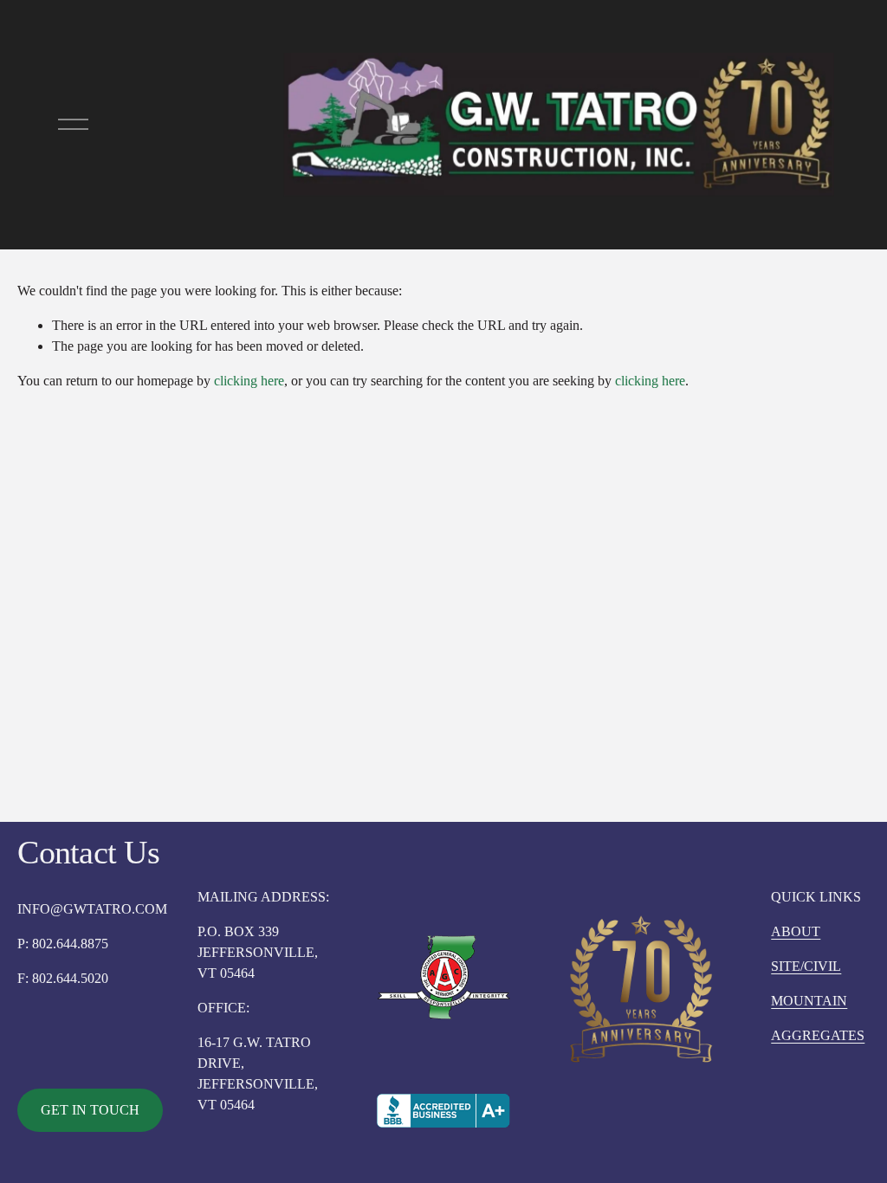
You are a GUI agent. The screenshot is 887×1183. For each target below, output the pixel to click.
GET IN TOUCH (90, 1109)
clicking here (249, 380)
